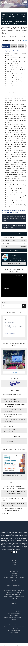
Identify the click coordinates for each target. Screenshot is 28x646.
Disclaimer (14, 573)
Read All (5, 513)
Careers (14, 564)
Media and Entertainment (14, 630)
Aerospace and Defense (14, 608)
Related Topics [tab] (21, 46)
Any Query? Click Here (14, 263)
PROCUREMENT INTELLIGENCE (14, 592)
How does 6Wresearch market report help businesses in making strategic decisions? (14, 218)
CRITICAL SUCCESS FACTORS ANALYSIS (14, 600)
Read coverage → (11, 334)
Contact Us (14, 575)
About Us (14, 560)
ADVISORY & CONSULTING (14, 585)
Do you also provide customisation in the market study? (14, 226)
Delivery (14, 569)
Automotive (14, 623)
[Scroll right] (26, 46)
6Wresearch (10, 645)
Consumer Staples (14, 624)
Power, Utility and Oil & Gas (14, 613)
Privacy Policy (14, 566)
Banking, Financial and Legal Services (14, 626)
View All (14, 372)
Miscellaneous (14, 632)
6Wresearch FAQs (14, 571)
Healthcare (14, 621)
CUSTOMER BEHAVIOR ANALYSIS (14, 594)
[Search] (22, 2)
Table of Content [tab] (14, 46)
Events (14, 562)
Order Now (14, 250)
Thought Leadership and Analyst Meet (14, 577)
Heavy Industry (14, 615)
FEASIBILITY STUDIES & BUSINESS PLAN (14, 587)
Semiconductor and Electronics (14, 611)
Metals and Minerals (14, 628)
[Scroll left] (2, 46)
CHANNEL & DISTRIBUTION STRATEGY (14, 590)
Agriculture (14, 634)
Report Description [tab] (6, 46)
